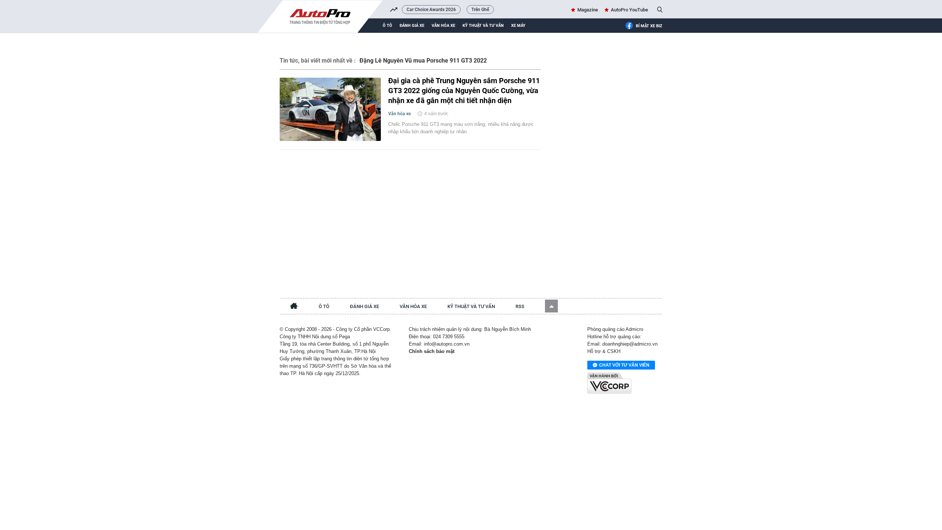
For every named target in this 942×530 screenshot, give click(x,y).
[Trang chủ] (294, 307)
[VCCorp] (609, 383)
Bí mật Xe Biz (649, 26)
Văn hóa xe (443, 25)
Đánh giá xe (412, 25)
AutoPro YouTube (629, 10)
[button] (551, 306)
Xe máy (518, 25)
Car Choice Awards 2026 (431, 9)
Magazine (587, 10)
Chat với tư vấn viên (624, 365)
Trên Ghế (480, 9)
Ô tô (387, 25)
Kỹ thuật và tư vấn (483, 25)
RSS (520, 306)
